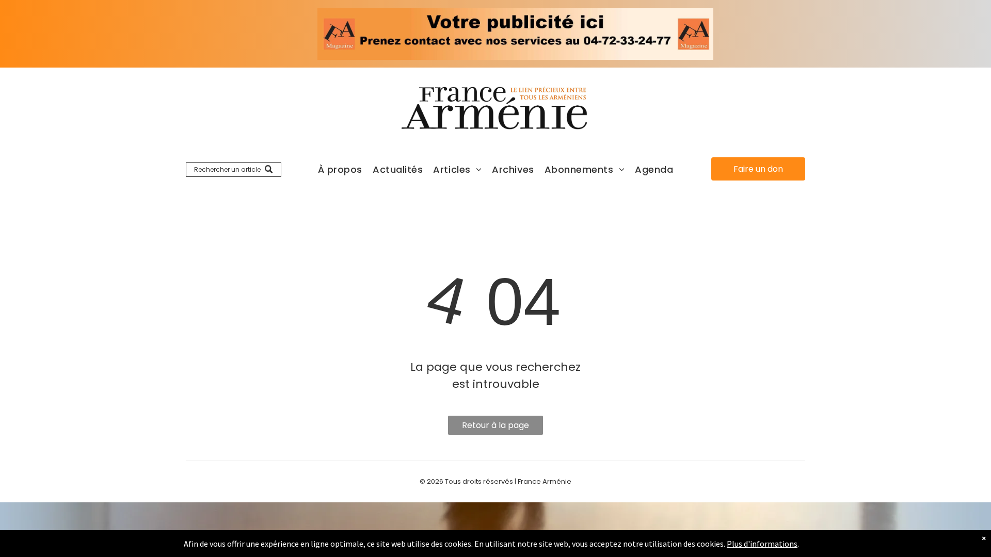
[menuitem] (340, 169)
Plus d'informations (762, 543)
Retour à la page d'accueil (495, 427)
